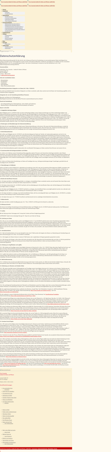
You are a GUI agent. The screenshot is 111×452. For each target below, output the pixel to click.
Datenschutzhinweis (42, 448)
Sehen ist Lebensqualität (8, 416)
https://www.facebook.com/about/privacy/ (16, 356)
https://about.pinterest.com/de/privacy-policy (58, 304)
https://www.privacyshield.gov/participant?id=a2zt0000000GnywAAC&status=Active (20, 336)
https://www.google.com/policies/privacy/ (41, 290)
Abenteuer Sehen (7, 414)
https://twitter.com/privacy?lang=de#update (21, 318)
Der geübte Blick (7, 418)
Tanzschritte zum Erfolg (8, 440)
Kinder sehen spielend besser (9, 411)
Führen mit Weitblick (7, 399)
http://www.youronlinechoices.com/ (11, 364)
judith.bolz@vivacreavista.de (8, 75)
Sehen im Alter (6, 409)
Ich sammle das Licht (7, 393)
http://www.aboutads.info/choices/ (52, 363)
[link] (13, 51)
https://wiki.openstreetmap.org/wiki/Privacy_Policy (23, 295)
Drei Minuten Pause (7, 420)
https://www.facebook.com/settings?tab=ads (15, 363)
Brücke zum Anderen (7, 438)
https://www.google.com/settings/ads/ (9, 291)
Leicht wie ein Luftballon (8, 391)
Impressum (34, 448)
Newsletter (50, 448)
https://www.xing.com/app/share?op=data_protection (24, 310)
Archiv (55, 448)
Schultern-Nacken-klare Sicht (9, 397)
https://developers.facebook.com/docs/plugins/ (15, 332)
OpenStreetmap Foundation (52, 294)
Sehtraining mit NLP (7, 395)
